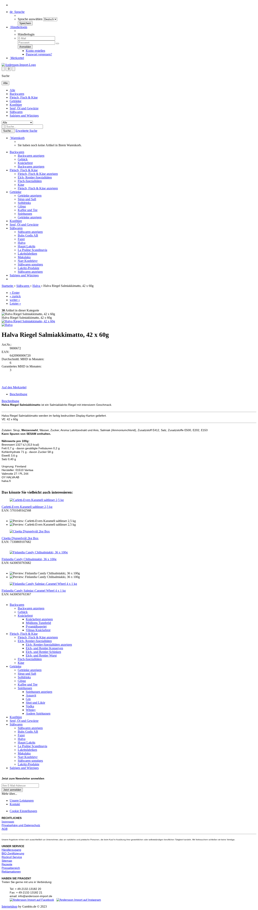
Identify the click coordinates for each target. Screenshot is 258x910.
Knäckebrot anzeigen (39, 619)
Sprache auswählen (30, 19)
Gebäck (23, 159)
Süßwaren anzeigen (30, 231)
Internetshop (9, 906)
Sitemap (7, 860)
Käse (21, 184)
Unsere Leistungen (22, 800)
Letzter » (15, 303)
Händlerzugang (11, 849)
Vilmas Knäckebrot (38, 630)
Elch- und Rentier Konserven (44, 648)
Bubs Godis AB (28, 235)
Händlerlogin (18, 27)
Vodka (30, 706)
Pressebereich (11, 868)
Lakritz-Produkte (28, 268)
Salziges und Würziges (24, 115)
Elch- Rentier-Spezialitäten (35, 177)
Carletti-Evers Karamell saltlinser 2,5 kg (27, 506)
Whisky (31, 710)
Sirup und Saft (27, 199)
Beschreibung (18, 394)
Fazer (21, 239)
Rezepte (7, 864)
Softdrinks (24, 202)
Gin (28, 699)
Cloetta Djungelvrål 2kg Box (20, 538)
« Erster (15, 292)
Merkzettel (17, 58)
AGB (4, 828)
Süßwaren (16, 112)
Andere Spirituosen (38, 713)
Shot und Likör (35, 702)
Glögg (22, 206)
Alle (12, 90)
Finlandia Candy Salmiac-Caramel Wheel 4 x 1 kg (34, 590)
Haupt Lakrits (26, 246)
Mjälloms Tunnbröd (38, 623)
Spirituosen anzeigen (39, 691)
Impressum (8, 821)
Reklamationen (11, 871)
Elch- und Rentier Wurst (41, 655)
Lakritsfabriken (27, 253)
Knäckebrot (25, 163)
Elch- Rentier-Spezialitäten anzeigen (49, 644)
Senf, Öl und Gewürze (24, 108)
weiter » (15, 300)
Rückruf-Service (12, 857)
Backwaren (17, 93)
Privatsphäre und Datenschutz (21, 825)
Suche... (8, 130)
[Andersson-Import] (19, 64)
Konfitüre (16, 104)
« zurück (15, 296)
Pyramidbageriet (36, 626)
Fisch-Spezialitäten (30, 181)
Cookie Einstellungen (23, 811)
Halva (21, 242)
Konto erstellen (35, 50)
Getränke (15, 101)
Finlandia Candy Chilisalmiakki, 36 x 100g (29, 559)
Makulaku (24, 257)
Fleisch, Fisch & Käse (24, 97)
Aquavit (31, 695)
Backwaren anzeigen (31, 155)
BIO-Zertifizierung (13, 853)
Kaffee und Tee (27, 210)
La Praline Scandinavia (32, 250)
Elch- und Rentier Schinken (43, 652)
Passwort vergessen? (39, 54)
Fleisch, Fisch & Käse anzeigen (38, 173)
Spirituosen (25, 213)
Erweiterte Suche (26, 130)
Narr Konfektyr (27, 261)
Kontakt (15, 804)
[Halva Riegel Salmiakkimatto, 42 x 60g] (28, 321)
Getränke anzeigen (30, 195)
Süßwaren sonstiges (30, 264)
